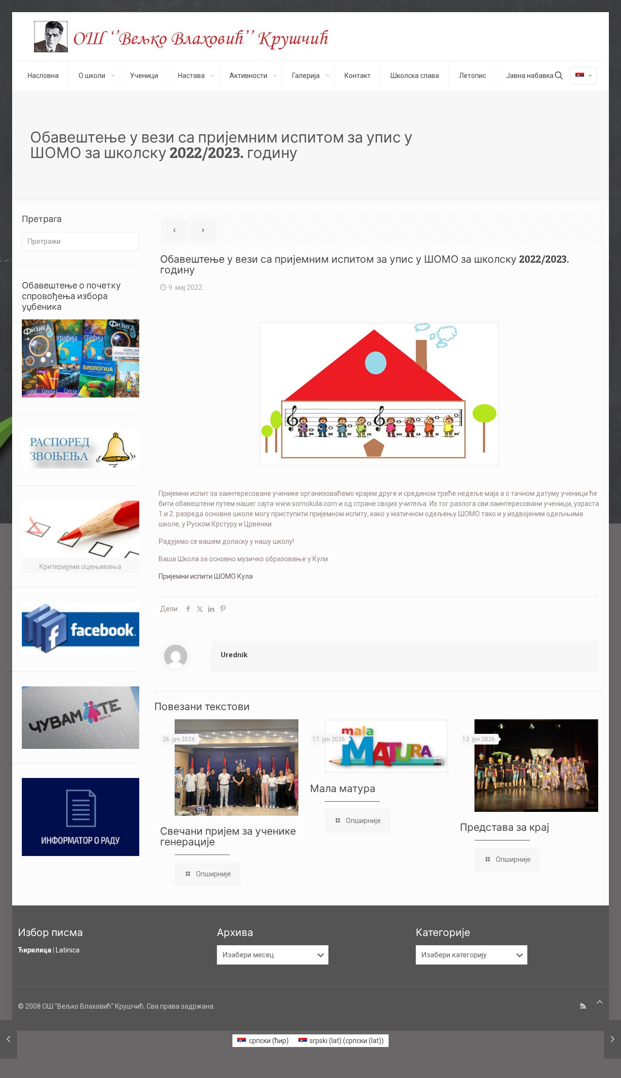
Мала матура (343, 788)
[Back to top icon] (599, 1002)
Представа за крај (504, 827)
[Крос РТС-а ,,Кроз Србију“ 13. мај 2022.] (612, 1039)
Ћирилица (34, 950)
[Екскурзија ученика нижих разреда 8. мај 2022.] (8, 1039)
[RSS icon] (583, 1006)
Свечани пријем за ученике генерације (228, 836)
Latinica (68, 950)
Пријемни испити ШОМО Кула (206, 576)
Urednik (234, 654)
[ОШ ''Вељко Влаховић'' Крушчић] (190, 36)
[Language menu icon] (583, 75)
